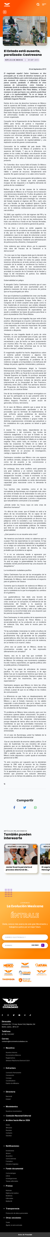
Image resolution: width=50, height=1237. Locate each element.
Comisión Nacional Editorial (18, 1116)
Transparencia (12, 1208)
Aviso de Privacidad (25, 1235)
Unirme (35, 945)
